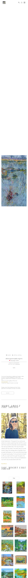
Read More (4, 463)
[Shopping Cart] (21, 2)
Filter (14, 478)
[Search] (19, 2)
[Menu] (24, 2)
